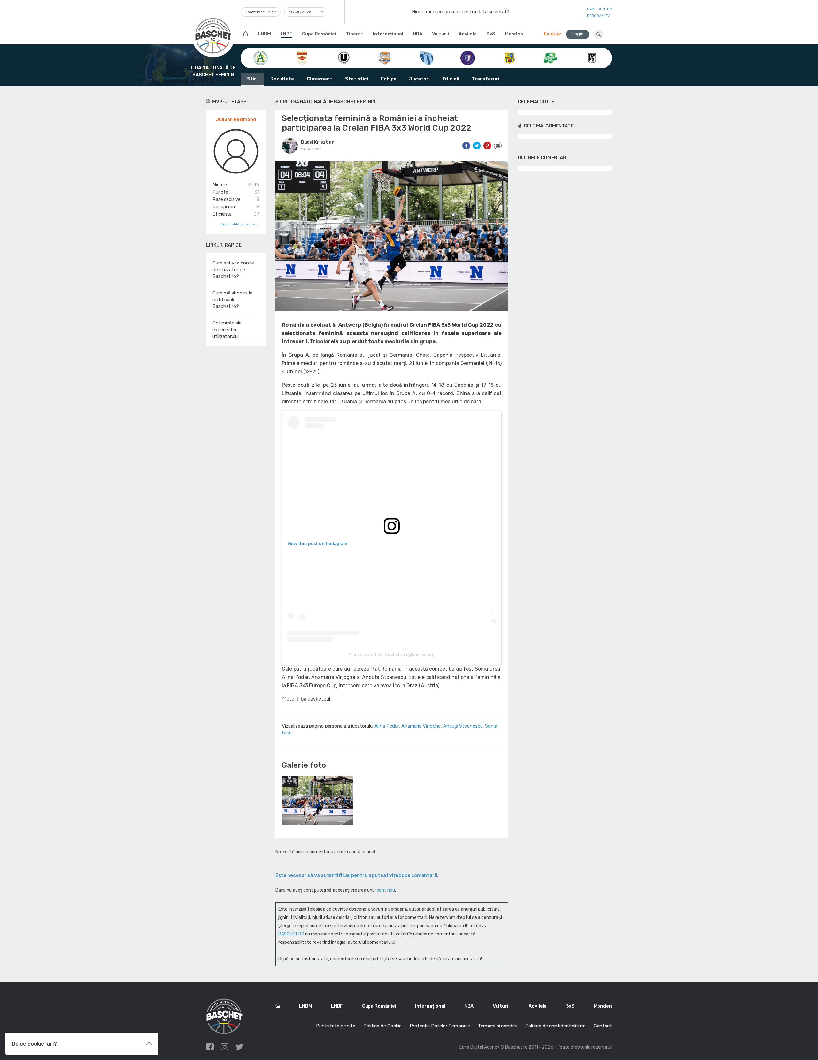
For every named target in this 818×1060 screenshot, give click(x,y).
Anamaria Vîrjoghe (421, 726)
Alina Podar (386, 726)
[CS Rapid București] (302, 57)
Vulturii (440, 34)
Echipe (388, 79)
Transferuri (485, 79)
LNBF (287, 34)
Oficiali (451, 79)
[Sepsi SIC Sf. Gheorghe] (550, 57)
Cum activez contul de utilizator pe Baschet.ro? (233, 269)
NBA (417, 34)
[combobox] (261, 12)
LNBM (264, 34)
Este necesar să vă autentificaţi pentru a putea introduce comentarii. (356, 875)
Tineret (354, 34)
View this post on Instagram (317, 543)
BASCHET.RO (291, 934)
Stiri (252, 79)
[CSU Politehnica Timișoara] (467, 57)
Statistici (356, 79)
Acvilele (468, 34)
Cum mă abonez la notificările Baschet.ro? (232, 299)
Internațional (388, 34)
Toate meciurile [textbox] (260, 12)
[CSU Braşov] (426, 57)
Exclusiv (552, 34)
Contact (603, 1026)
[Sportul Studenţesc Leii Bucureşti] (592, 57)
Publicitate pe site (335, 1026)
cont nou (386, 890)
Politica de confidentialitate (555, 1026)
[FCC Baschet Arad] (509, 57)
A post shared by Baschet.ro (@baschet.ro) (392, 654)
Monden (514, 34)
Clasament (319, 79)
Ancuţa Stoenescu (462, 726)
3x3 (490, 34)
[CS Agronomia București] (260, 57)
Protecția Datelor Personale (440, 1026)
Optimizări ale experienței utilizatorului (227, 329)
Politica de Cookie (382, 1026)
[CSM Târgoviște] (385, 57)
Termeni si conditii (497, 1026)
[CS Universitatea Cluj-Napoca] (343, 57)
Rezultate (282, 79)
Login (577, 34)
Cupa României (319, 34)
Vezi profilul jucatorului (239, 224)
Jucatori (419, 79)
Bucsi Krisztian (318, 142)
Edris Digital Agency (479, 1047)
